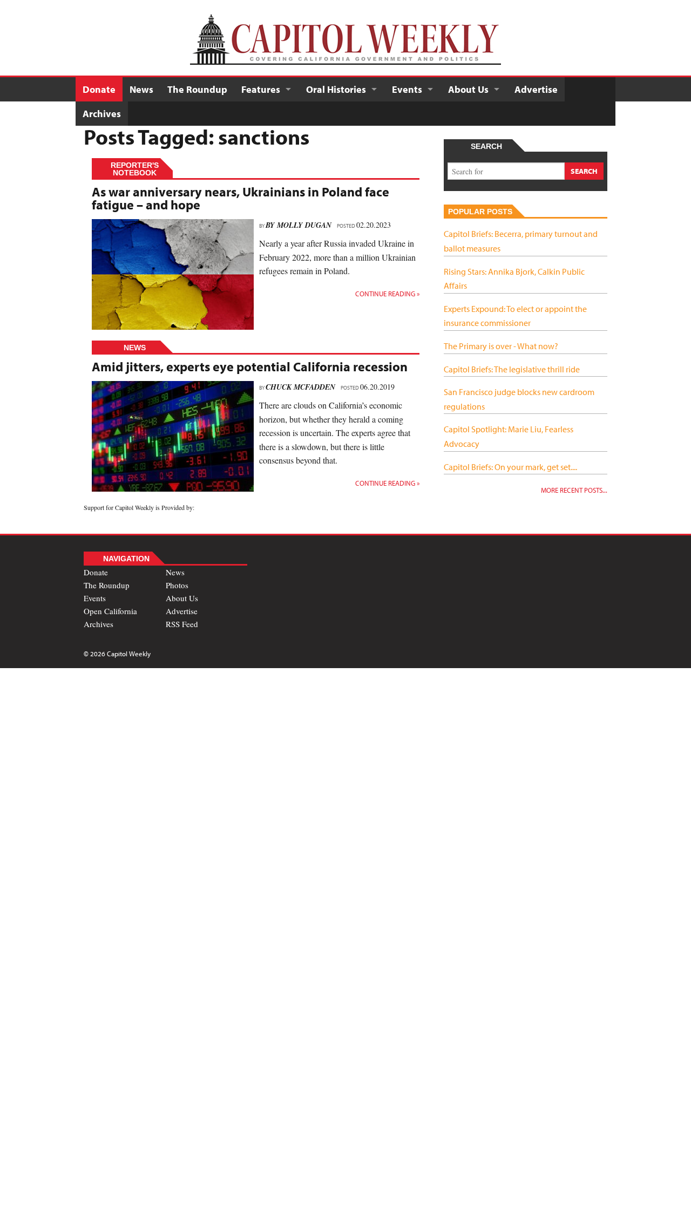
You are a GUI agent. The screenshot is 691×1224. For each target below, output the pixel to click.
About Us (468, 89)
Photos (177, 585)
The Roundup (197, 89)
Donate (99, 89)
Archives (102, 113)
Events (407, 89)
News (141, 89)
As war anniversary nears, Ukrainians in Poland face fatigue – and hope (240, 198)
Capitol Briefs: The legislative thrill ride (512, 369)
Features (260, 89)
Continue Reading (387, 293)
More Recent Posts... (574, 490)
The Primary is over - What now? (501, 346)
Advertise (536, 89)
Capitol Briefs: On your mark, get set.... (510, 466)
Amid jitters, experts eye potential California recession (250, 366)
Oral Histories (336, 89)
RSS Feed (182, 623)
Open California (110, 611)
